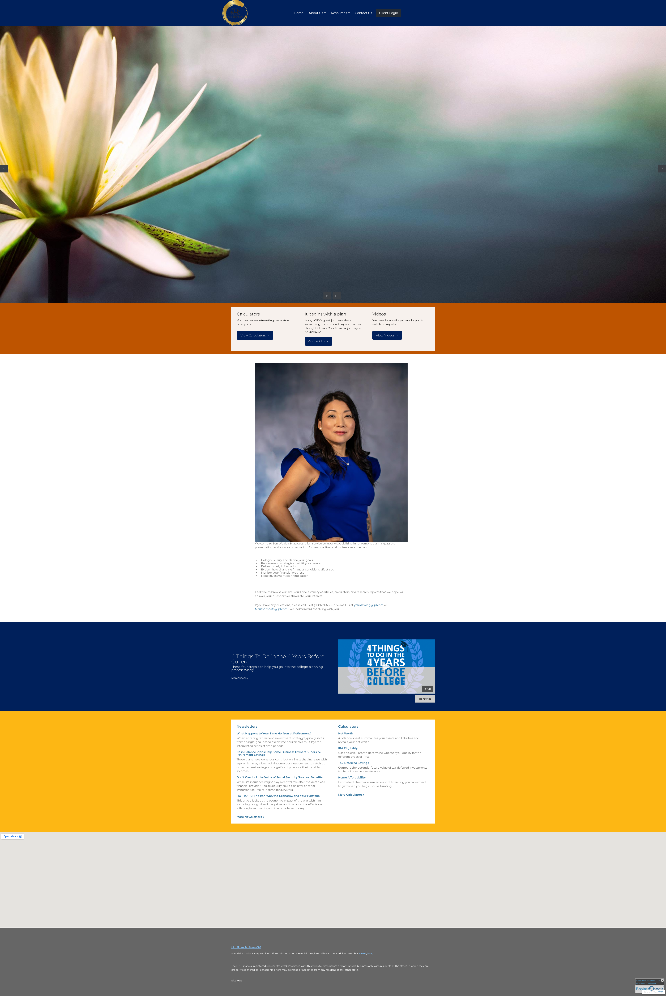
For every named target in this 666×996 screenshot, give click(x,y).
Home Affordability (352, 777)
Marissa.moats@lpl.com (271, 609)
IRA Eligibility (348, 748)
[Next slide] (662, 168)
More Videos (239, 678)
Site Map (236, 980)
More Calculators (351, 794)
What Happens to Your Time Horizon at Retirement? (274, 733)
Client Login (388, 13)
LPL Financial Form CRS (246, 947)
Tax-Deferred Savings (353, 763)
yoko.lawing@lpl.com (368, 605)
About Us (316, 13)
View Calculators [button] (253, 335)
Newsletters (247, 726)
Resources (339, 13)
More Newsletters (250, 817)
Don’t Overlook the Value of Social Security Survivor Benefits (280, 777)
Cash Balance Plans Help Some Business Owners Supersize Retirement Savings (279, 753)
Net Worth (345, 733)
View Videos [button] (385, 335)
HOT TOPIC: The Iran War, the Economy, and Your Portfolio (278, 796)
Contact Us (363, 13)
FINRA (362, 953)
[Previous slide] (4, 168)
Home (299, 13)
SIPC (370, 953)
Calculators (348, 726)
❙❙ (337, 295)
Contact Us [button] (316, 341)
